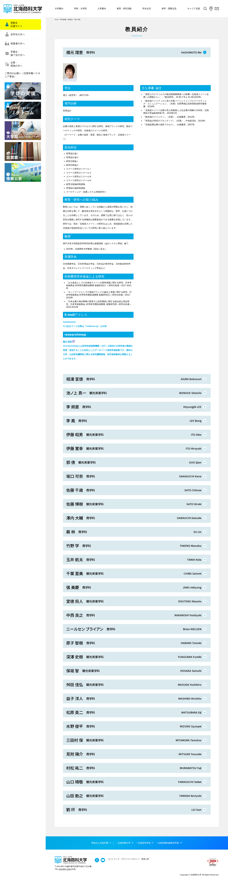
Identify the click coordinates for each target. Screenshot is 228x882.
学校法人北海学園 (99, 843)
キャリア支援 (193, 8)
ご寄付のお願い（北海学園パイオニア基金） (22, 75)
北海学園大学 (124, 843)
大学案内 (59, 8)
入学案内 (102, 8)
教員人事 (145, 859)
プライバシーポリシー (130, 859)
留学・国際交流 (169, 8)
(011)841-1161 (65, 869)
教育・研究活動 (124, 8)
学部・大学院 (80, 8)
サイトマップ (113, 859)
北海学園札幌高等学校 (168, 843)
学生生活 (146, 8)
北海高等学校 (144, 843)
